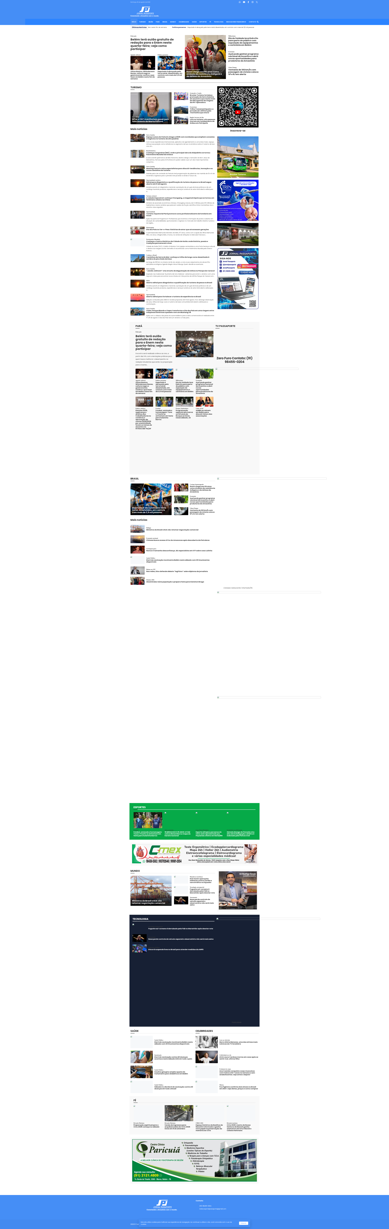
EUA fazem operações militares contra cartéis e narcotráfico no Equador (201, 880)
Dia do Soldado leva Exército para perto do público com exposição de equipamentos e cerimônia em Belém (243, 41)
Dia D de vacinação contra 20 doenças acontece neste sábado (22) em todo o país (173, 1058)
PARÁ (158, 22)
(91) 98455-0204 (205, 1206)
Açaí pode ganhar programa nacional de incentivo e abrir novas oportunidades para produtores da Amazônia (243, 57)
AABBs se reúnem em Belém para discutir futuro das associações (204, 413)
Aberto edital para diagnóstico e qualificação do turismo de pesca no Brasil (179, 283)
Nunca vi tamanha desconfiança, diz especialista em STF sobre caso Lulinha (179, 551)
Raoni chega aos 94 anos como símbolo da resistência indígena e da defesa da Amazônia (204, 74)
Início (134, 22)
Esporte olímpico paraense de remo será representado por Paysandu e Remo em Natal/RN (209, 834)
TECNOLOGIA (218, 22)
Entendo (243, 1223)
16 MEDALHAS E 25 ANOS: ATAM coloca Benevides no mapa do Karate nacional (178, 834)
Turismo (142, 22)
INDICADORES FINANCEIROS (236, 22)
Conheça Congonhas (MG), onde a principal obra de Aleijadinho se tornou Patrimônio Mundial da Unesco (178, 154)
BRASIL (164, 22)
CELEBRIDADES (184, 22)
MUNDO (173, 22)
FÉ (210, 22)
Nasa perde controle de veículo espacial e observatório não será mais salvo (202, 902)
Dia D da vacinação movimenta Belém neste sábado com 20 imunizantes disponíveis (177, 561)
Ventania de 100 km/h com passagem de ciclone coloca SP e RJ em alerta (243, 72)
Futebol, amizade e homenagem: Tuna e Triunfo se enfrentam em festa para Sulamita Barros (164, 415)
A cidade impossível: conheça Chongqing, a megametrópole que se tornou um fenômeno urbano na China (180, 199)
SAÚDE (194, 22)
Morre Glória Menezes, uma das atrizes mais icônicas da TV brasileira (238, 1043)
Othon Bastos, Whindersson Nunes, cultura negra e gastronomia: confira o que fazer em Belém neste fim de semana (142, 75)
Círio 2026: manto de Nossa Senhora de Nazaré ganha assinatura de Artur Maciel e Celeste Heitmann (239, 1127)
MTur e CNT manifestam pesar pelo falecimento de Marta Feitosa (150, 120)
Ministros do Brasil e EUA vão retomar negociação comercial (172, 530)
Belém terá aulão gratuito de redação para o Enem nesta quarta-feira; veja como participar (152, 44)
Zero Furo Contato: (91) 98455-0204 (234, 360)
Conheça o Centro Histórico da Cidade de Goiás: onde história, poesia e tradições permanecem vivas (177, 242)
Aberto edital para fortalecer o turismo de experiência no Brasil (173, 297)
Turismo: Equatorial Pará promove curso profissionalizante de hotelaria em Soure (179, 215)
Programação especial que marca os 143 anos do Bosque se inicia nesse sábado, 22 (184, 414)
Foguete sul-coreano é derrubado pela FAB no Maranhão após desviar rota (202, 891)
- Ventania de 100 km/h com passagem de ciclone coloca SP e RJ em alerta (229, 27)
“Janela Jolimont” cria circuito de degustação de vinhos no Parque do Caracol (180, 271)
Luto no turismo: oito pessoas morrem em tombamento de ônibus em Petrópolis (202, 121)
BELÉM (151, 22)
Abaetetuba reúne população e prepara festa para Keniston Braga (175, 582)
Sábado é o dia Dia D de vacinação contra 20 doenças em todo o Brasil (173, 1088)
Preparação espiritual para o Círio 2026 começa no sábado (146, 1126)
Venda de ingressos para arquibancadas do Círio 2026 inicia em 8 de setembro (177, 1127)
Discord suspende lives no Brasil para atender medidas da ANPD (176, 949)
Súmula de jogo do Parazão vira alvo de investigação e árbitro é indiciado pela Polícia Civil (240, 834)
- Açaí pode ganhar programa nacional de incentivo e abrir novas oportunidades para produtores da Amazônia (148, 27)
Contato (252, 22)
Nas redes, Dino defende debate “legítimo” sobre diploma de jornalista (177, 571)
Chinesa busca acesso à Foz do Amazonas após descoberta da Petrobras (177, 540)
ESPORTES (203, 22)
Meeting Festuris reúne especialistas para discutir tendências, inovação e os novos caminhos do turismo (179, 169)
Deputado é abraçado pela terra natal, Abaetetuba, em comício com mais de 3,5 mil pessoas (170, 74)
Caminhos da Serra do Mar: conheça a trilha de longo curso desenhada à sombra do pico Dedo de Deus (177, 258)
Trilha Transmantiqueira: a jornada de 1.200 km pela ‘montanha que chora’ (201, 111)
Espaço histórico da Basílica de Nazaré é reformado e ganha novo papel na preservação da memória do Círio (209, 1127)
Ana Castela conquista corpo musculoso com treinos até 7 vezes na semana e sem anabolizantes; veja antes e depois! (237, 1073)
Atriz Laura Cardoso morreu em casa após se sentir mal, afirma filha (238, 1058)
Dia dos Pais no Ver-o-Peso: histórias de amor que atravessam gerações (177, 229)
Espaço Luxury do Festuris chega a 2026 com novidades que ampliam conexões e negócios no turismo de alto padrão (180, 138)
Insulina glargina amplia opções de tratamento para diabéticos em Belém (171, 1073)
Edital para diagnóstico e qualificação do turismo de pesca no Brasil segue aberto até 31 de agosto (178, 183)
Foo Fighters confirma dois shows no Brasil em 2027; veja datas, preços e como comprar (238, 1088)
